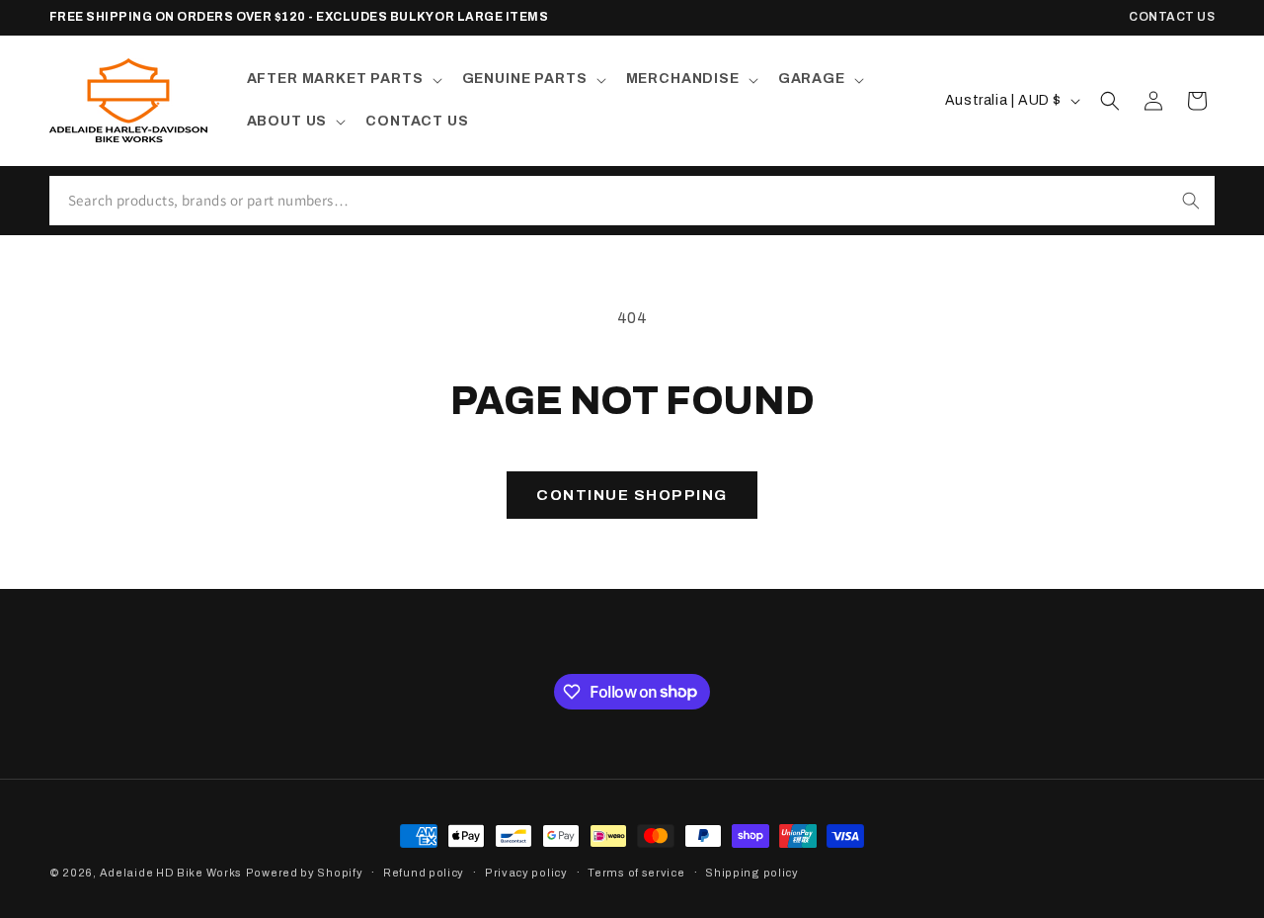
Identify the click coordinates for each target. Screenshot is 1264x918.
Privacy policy (526, 871)
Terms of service (636, 871)
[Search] (1191, 200)
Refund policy (423, 871)
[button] (342, 79)
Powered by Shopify (304, 872)
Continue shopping (632, 495)
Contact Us (1172, 17)
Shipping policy (752, 871)
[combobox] (608, 200)
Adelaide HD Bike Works (171, 872)
